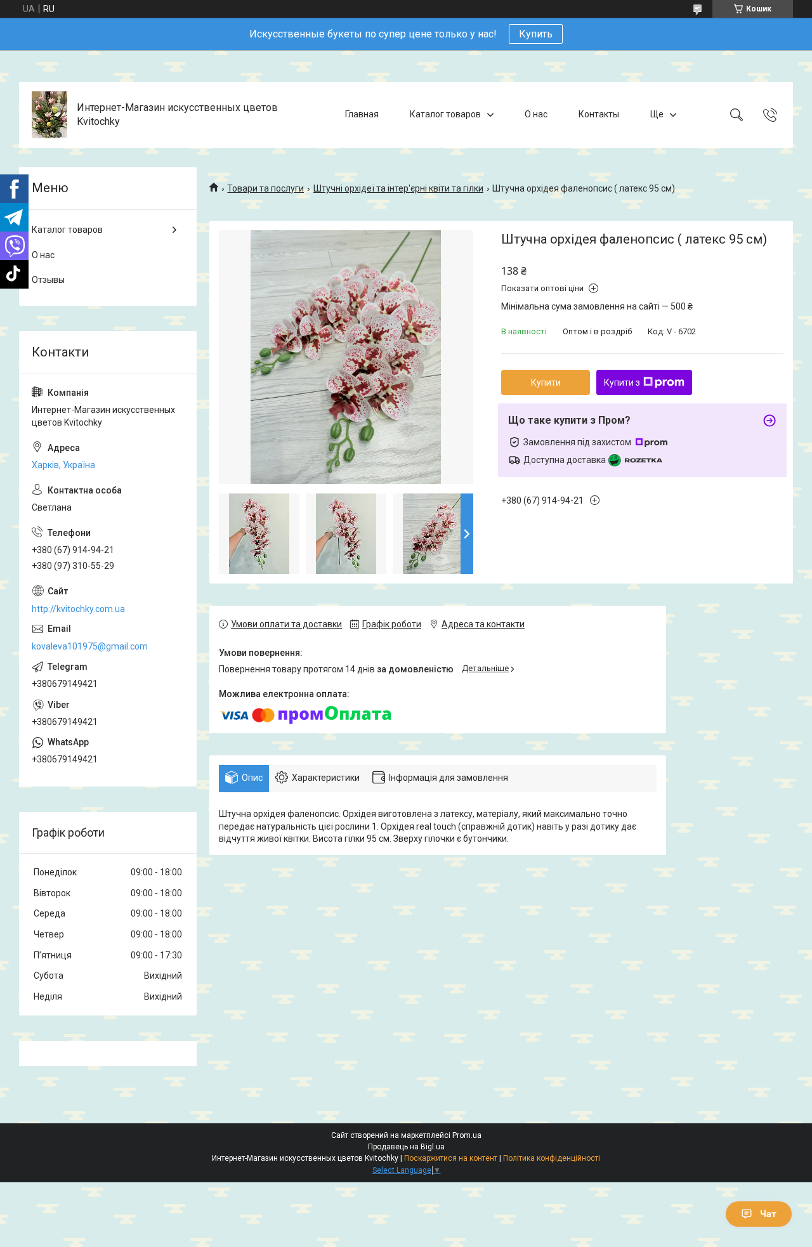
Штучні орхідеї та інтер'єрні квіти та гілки (398, 188)
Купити (546, 382)
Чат (768, 1214)
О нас (536, 114)
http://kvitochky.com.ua (78, 609)
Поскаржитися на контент (450, 1158)
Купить (536, 34)
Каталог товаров (445, 114)
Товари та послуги (265, 188)
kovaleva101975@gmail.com (90, 646)
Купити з (622, 382)
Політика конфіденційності (551, 1158)
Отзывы (48, 280)
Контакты (599, 114)
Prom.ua (466, 1135)
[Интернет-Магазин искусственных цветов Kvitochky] (49, 114)
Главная (362, 114)
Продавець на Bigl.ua (406, 1146)
